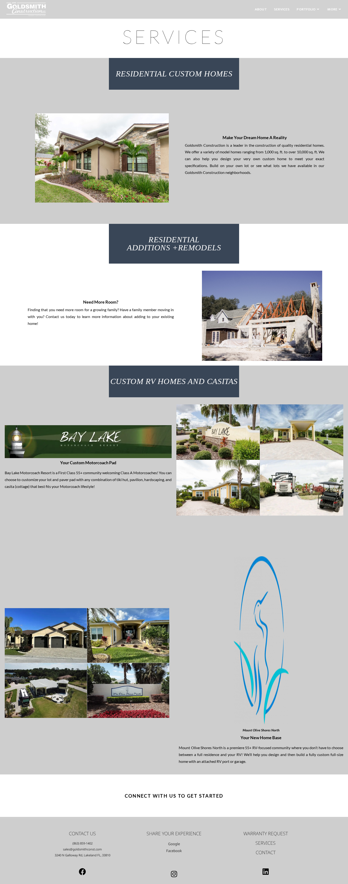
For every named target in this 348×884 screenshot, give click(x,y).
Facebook (174, 850)
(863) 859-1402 (82, 843)
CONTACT (266, 852)
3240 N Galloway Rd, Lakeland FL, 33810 (82, 855)
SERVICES (265, 843)
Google (174, 843)
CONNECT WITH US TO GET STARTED (174, 796)
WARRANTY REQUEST (265, 833)
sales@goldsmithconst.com (82, 849)
